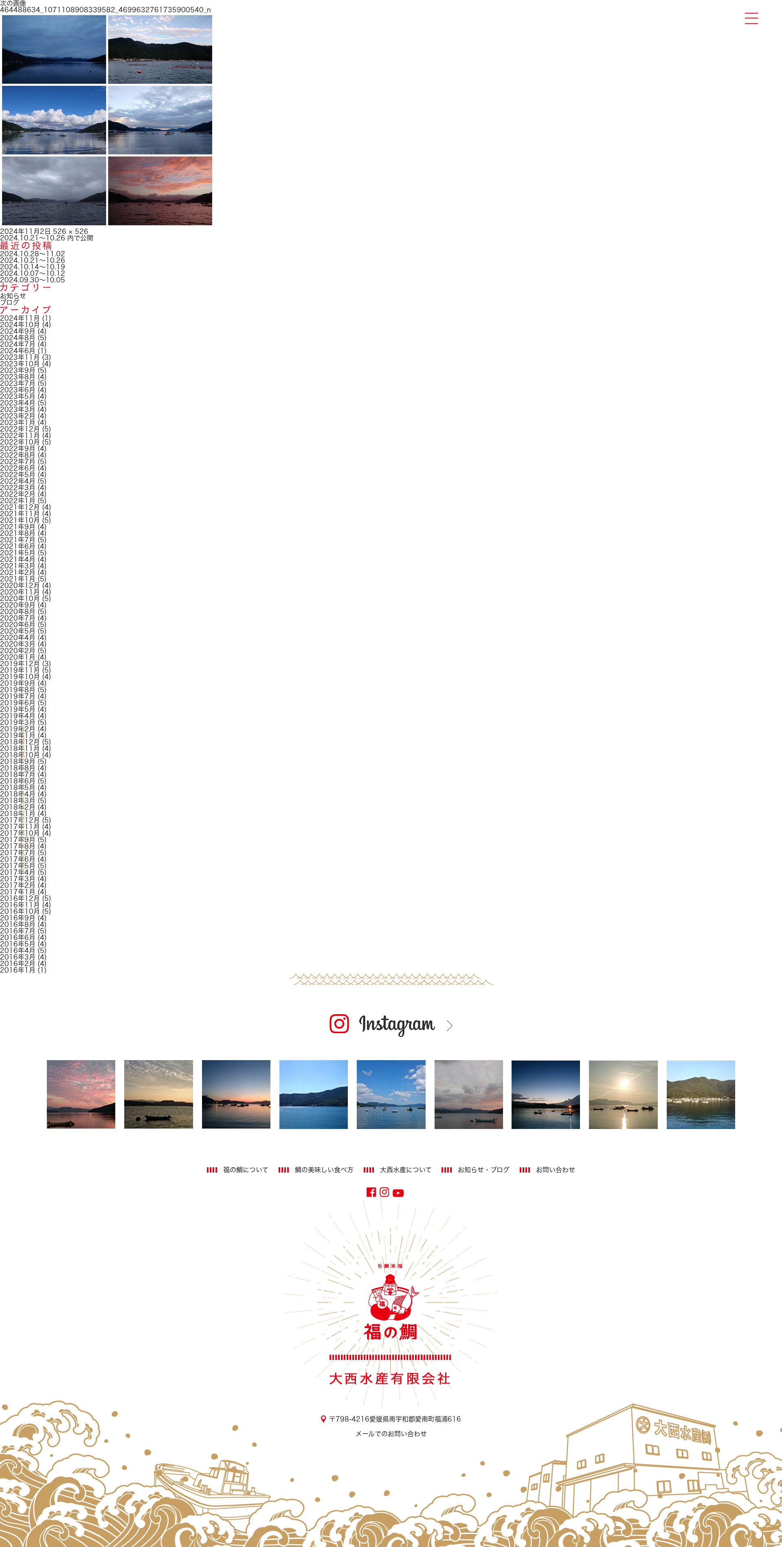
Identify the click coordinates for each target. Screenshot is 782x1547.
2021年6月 (17, 546)
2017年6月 (17, 859)
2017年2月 (17, 885)
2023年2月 (17, 416)
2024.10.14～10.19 (32, 267)
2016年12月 (20, 898)
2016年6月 (17, 937)
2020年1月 (17, 657)
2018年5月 (17, 787)
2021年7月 (17, 540)
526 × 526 (70, 231)
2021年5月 (17, 553)
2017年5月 (17, 866)
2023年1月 (17, 422)
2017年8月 (17, 846)
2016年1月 (17, 970)
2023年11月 (20, 357)
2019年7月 (17, 696)
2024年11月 (20, 318)
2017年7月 (17, 852)
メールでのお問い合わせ (391, 1433)
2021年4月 (17, 559)
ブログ (9, 302)
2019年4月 (17, 716)
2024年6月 (17, 351)
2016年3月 (17, 957)
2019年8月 (17, 690)
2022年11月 (20, 435)
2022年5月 (17, 474)
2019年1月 (17, 735)
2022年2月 (17, 494)
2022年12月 (20, 429)
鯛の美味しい (324, 1169)
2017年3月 (17, 879)
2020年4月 (17, 637)
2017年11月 (20, 826)
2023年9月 (17, 370)
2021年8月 (17, 533)
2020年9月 (17, 605)
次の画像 (13, 3)
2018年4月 (17, 794)
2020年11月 (20, 592)
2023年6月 (17, 390)
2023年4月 (17, 403)
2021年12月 (20, 507)
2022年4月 (17, 481)
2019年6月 (17, 703)
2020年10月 (20, 598)
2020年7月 (17, 618)
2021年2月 (17, 572)
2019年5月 (17, 709)
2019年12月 (20, 663)
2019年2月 (17, 729)
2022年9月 (17, 448)
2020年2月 (17, 650)
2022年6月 (17, 468)
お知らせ (13, 296)
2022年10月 (20, 442)
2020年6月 (17, 624)
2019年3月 (17, 722)
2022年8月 (17, 455)
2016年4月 (17, 950)
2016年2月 (17, 963)
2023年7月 (17, 383)
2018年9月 (17, 761)
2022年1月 (17, 500)
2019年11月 (20, 670)
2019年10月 (20, 676)
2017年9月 (17, 839)
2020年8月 (17, 611)
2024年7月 (17, 344)
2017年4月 (17, 872)
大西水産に (406, 1169)
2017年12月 (20, 820)
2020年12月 (20, 585)
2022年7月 (17, 461)
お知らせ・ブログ (484, 1169)
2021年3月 (17, 566)
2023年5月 (17, 396)
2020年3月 (17, 644)
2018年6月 (17, 781)
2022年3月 (17, 487)
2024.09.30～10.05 (32, 280)
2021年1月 (17, 579)
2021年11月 (20, 514)
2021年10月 (20, 520)
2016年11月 (20, 905)
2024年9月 (17, 331)
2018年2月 (17, 807)
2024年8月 (17, 337)
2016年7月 (17, 931)
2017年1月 (17, 892)
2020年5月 (17, 631)
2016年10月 (20, 911)
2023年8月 (17, 377)
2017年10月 (20, 833)
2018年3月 (17, 800)
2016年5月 (17, 944)
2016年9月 (17, 918)
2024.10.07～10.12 (32, 273)
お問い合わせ (555, 1169)
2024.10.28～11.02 (32, 254)
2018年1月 (17, 813)
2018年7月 (17, 774)
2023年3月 (17, 409)
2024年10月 (20, 324)
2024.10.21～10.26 (32, 260)
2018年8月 (17, 768)
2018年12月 (20, 742)
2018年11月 (20, 748)
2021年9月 (17, 527)
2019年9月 (17, 683)
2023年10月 (20, 364)
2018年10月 (20, 755)
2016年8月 (17, 924)
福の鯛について (245, 1169)
